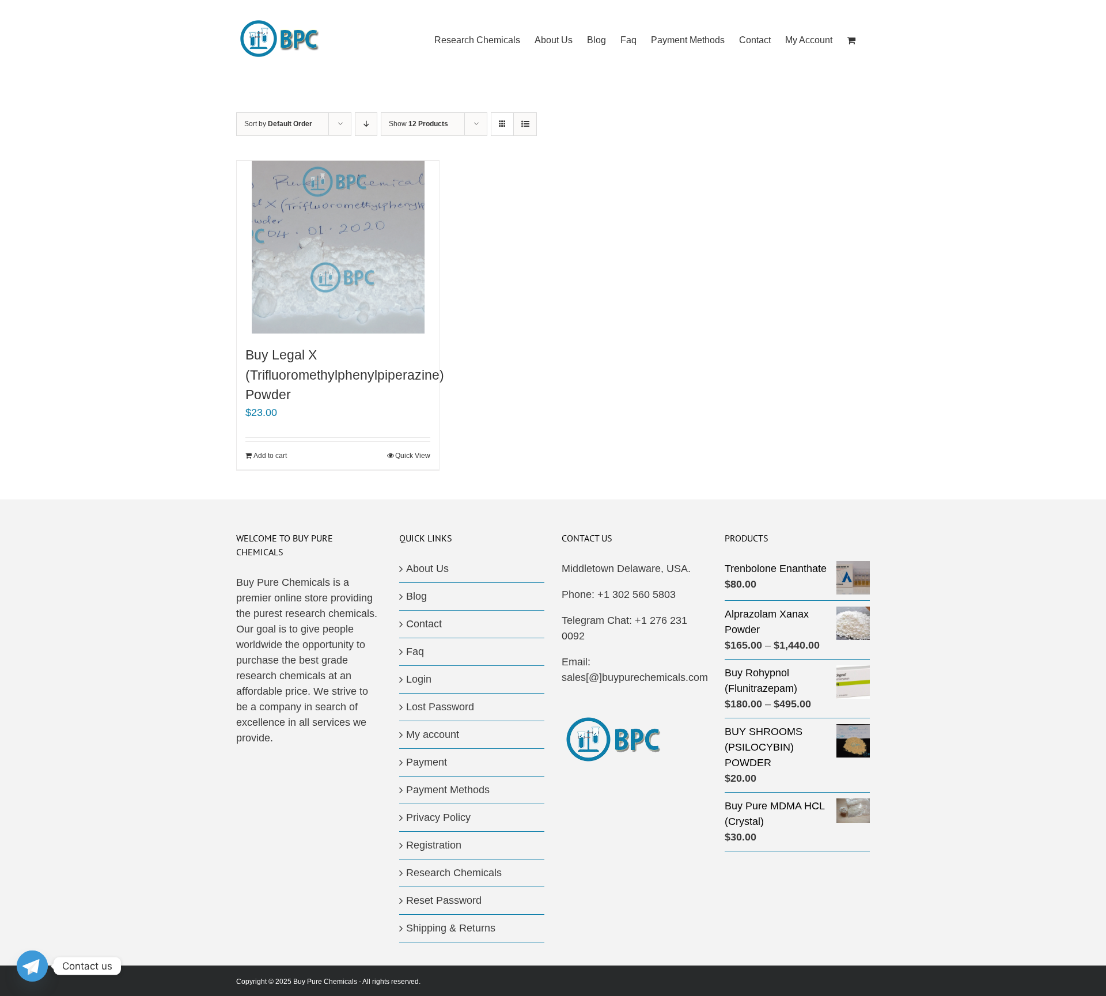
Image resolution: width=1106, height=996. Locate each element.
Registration (433, 845)
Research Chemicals (454, 872)
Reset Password (444, 900)
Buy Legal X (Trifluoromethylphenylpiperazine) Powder (344, 374)
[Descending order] (366, 124)
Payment (426, 762)
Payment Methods (448, 790)
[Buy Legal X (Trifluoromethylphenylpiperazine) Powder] (338, 247)
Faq (415, 651)
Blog (416, 596)
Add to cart (270, 456)
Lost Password (440, 707)
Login (418, 679)
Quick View (412, 456)
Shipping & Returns (450, 928)
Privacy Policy (438, 817)
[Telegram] (32, 966)
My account (432, 734)
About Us (427, 568)
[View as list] (525, 124)
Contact (424, 624)
